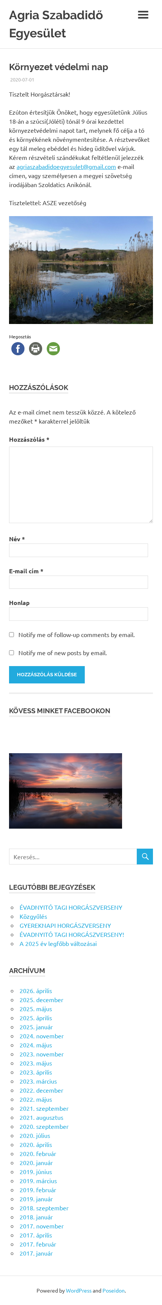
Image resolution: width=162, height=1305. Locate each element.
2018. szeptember (44, 1207)
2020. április (36, 1144)
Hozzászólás (29, 439)
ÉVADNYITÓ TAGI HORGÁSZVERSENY (71, 907)
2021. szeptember (44, 1108)
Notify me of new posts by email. (62, 652)
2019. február (38, 1189)
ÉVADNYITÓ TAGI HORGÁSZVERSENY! (72, 934)
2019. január (36, 1198)
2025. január (36, 1026)
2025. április (36, 1017)
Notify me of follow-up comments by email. (76, 634)
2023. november (42, 1054)
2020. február (38, 1153)
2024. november (42, 1035)
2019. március (38, 1180)
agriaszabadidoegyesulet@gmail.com (66, 166)
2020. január (36, 1162)
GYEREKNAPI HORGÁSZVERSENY (65, 925)
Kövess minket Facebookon (59, 711)
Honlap (19, 602)
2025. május (36, 1008)
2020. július (35, 1135)
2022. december (41, 1090)
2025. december (41, 999)
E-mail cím (26, 571)
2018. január (36, 1217)
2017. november (42, 1226)
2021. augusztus (41, 1117)
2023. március (38, 1081)
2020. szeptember (44, 1126)
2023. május (36, 1063)
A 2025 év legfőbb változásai (58, 943)
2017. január (36, 1253)
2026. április (36, 990)
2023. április (36, 1072)
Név (17, 539)
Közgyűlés (33, 916)
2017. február (38, 1244)
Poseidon (113, 1290)
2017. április (36, 1235)
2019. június (36, 1171)
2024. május (36, 1045)
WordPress (79, 1290)
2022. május (36, 1099)
